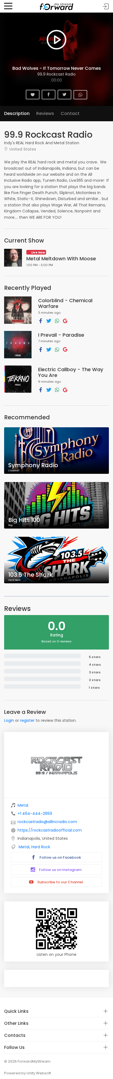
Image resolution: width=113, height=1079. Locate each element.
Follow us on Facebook (60, 857)
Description (17, 113)
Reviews (45, 113)
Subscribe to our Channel (59, 882)
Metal (23, 805)
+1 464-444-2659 (35, 813)
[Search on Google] (65, 320)
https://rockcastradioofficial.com (50, 830)
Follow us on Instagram (59, 869)
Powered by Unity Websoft (27, 1073)
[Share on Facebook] (40, 320)
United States (22, 149)
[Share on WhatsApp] (57, 320)
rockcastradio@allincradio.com (47, 821)
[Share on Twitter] (48, 320)
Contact (70, 113)
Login (9, 720)
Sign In (106, 6)
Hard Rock (40, 847)
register (27, 720)
